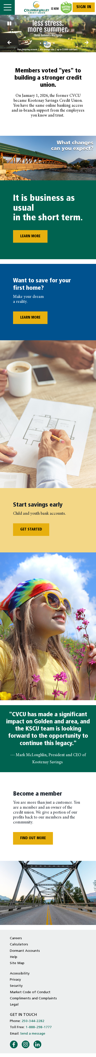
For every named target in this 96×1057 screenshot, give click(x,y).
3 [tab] (50, 43)
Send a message (32, 1034)
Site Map (17, 963)
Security (16, 986)
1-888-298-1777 (39, 1027)
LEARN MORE (26, 236)
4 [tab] (54, 43)
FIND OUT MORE (33, 838)
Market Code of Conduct (30, 992)
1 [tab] (41, 43)
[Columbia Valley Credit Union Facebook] (14, 1044)
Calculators (19, 944)
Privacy (15, 980)
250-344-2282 (33, 1021)
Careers (16, 938)
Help (13, 957)
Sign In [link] (83, 7)
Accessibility (20, 973)
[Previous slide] (87, 43)
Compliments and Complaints (33, 998)
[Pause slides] (9, 24)
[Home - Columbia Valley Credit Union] (48, 7)
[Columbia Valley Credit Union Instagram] (26, 1044)
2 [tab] (46, 43)
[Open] (7, 7)
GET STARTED (31, 529)
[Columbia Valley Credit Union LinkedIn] (37, 1044)
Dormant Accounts (25, 951)
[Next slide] (9, 43)
